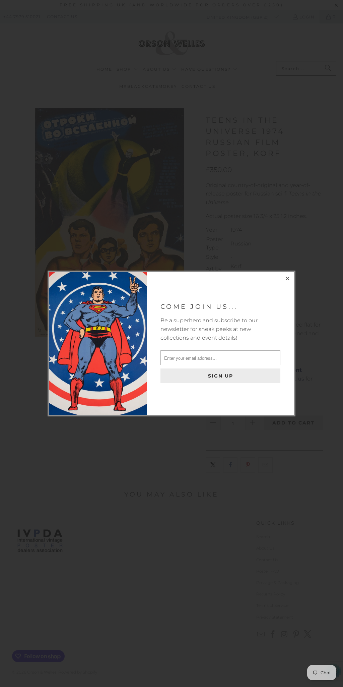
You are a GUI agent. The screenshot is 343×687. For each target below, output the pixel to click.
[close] (288, 278)
